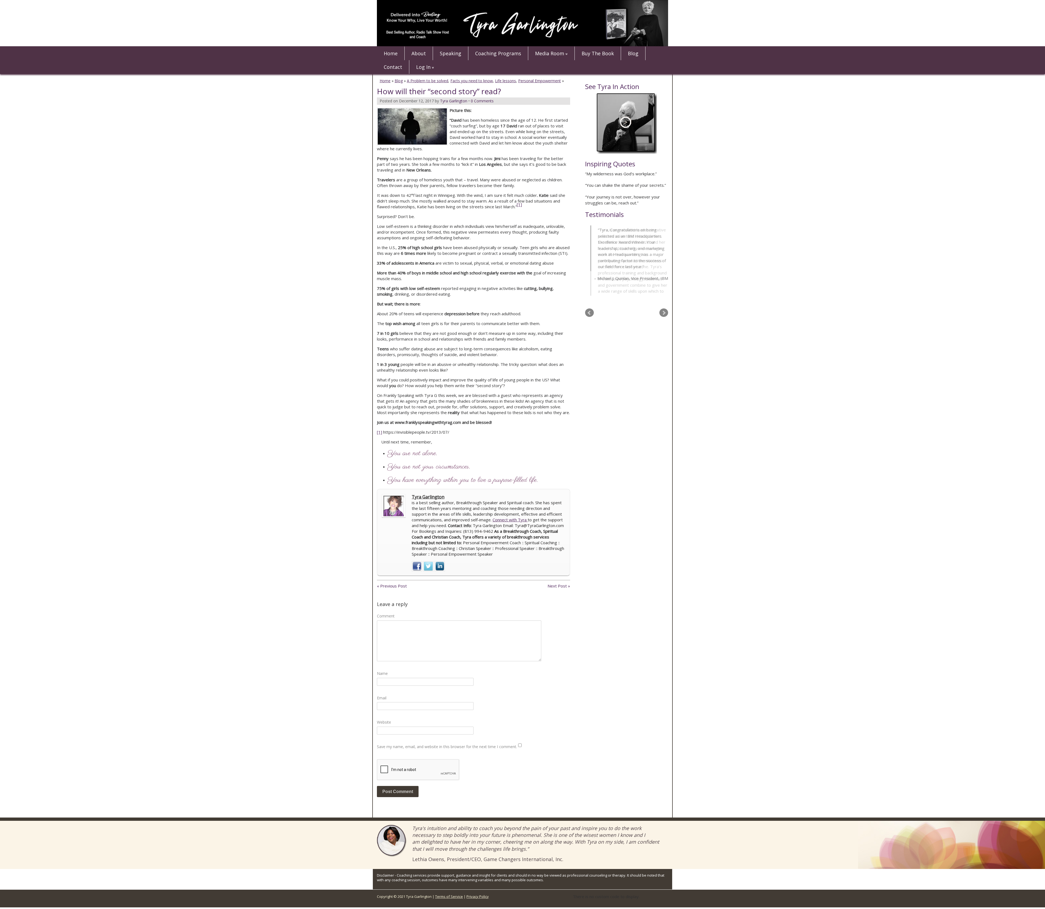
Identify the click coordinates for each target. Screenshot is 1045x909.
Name (382, 673)
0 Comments (482, 100)
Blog (633, 53)
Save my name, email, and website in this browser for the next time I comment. (447, 746)
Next (663, 298)
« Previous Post (392, 586)
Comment (386, 616)
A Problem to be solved (427, 80)
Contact (393, 67)
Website (384, 722)
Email (381, 697)
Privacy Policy (477, 896)
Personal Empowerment (539, 80)
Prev (589, 298)
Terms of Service (449, 896)
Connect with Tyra (510, 519)
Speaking (450, 53)
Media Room (549, 53)
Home (391, 53)
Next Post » (559, 586)
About (418, 53)
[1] (379, 432)
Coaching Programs (498, 53)
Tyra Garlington (428, 497)
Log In (423, 67)
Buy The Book (598, 53)
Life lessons (505, 80)
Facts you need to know (471, 80)
